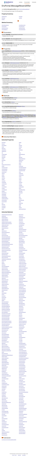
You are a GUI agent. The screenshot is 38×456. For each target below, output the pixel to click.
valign (20, 201)
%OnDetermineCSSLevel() (6, 313)
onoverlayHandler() (22, 366)
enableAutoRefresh (5, 198)
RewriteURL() (21, 214)
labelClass (20, 157)
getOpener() (21, 306)
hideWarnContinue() (22, 324)
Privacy (13, 455)
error (2, 203)
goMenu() (20, 316)
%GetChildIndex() (5, 267)
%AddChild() (4, 216)
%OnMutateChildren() (5, 328)
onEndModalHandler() (22, 344)
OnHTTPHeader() (5, 418)
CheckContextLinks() (5, 374)
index (20, 152)
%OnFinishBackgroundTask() (7, 322)
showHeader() (21, 418)
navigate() (20, 338)
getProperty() (21, 309)
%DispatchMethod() (5, 241)
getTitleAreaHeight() (22, 312)
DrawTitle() (3, 389)
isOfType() (20, 329)
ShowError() (21, 216)
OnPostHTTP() (4, 423)
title (19, 195)
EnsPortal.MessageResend (24, 9)
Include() (3, 409)
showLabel (21, 192)
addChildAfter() (21, 239)
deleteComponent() (22, 266)
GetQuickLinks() (4, 405)
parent (20, 188)
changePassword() (22, 248)
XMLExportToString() (22, 230)
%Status (23, 106)
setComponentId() (22, 390)
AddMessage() (4, 369)
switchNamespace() (22, 431)
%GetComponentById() (6, 270)
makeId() (20, 335)
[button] (2, 32)
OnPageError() (4, 421)
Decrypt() (3, 380)
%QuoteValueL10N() (5, 341)
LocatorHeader (4, 154)
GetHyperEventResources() (6, 402)
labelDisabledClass (22, 158)
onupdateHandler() (22, 369)
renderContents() (22, 378)
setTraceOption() (22, 405)
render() (20, 377)
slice (19, 194)
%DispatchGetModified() (6, 238)
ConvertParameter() (5, 378)
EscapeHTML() (4, 392)
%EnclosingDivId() (5, 257)
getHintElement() (22, 303)
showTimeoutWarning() (23, 421)
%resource (3, 148)
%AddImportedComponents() (7, 223)
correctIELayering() (22, 260)
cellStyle (3, 176)
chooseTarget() (21, 256)
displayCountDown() (22, 269)
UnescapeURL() (21, 225)
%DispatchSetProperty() (6, 245)
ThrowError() (21, 222)
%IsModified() (4, 293)
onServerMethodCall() (22, 350)
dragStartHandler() (22, 275)
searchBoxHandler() (22, 384)
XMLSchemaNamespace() (23, 235)
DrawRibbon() (4, 387)
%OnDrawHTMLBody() (6, 316)
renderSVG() (21, 380)
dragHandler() (21, 272)
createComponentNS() (22, 263)
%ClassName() (4, 233)
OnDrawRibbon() (5, 29)
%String (15, 97)
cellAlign (3, 173)
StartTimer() (21, 219)
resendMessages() (22, 381)
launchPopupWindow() (23, 331)
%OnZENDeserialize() (5, 335)
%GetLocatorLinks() (5, 279)
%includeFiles (4, 145)
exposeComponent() (22, 285)
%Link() (3, 294)
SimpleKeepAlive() (22, 217)
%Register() (4, 343)
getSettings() (21, 310)
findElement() (21, 287)
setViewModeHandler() (23, 408)
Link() (3, 417)
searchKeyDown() (22, 387)
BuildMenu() (4, 371)
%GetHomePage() (5, 275)
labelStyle (20, 161)
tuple (20, 197)
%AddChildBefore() (5, 219)
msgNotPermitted (22, 170)
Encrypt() (3, 390)
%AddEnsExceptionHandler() (6, 222)
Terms (16, 455)
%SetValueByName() (5, 362)
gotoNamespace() (22, 318)
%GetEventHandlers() (5, 273)
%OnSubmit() (4, 332)
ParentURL (3, 157)
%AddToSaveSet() (5, 226)
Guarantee (19, 455)
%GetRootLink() (4, 285)
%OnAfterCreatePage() (5, 307)
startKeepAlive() (21, 424)
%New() (3, 300)
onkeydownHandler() (22, 359)
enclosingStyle (4, 201)
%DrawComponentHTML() (6, 250)
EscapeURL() (4, 393)
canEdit (3, 166)
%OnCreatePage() (5, 312)
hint (19, 143)
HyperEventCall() (4, 406)
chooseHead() (21, 254)
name (20, 172)
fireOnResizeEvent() (22, 288)
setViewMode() (21, 406)
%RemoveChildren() (5, 346)
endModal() (21, 282)
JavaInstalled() (4, 415)
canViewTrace (4, 172)
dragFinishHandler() (22, 270)
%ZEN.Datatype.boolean (16, 50)
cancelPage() (21, 245)
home (20, 148)
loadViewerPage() (22, 28)
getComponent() (21, 295)
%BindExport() (4, 230)
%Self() (3, 352)
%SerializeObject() (5, 353)
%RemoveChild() (4, 344)
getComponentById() (22, 297)
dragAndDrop (4, 192)
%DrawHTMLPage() (5, 253)
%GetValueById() (4, 287)
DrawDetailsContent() (5, 384)
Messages (3, 17)
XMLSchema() (21, 233)
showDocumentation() (23, 417)
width (20, 206)
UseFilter (20, 17)
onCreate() (20, 340)
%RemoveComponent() (6, 347)
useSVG (20, 198)
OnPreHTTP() (4, 426)
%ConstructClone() (5, 235)
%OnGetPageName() (5, 25)
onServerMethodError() (23, 352)
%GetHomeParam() (5, 276)
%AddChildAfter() (5, 217)
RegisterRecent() (4, 434)
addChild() (20, 238)
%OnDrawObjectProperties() (6, 321)
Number (3, 19)
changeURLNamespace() (23, 250)
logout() (20, 334)
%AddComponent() (5, 220)
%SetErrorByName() (5, 358)
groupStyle (3, 207)
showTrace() (21, 423)
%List (34, 114)
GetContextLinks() (5, 397)
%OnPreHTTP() (4, 331)
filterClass (3, 204)
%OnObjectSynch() (5, 329)
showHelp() (21, 420)
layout (20, 163)
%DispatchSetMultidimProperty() (7, 244)
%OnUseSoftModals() (5, 334)
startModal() (21, 426)
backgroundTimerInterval (6, 164)
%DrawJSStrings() (5, 254)
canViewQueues (4, 170)
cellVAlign (3, 177)
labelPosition (21, 160)
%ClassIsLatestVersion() (6, 232)
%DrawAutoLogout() (5, 247)
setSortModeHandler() (22, 403)
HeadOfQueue (4, 16)
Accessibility (24, 455)
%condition (4, 142)
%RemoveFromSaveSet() (6, 349)
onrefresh (20, 182)
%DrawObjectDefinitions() (6, 256)
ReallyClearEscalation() (5, 431)
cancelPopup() (21, 247)
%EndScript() (4, 260)
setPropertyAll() (21, 400)
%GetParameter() (5, 282)
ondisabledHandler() (22, 356)
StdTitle (3, 158)
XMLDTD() (20, 226)
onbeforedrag (21, 175)
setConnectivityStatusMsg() (23, 392)
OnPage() (3, 420)
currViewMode (4, 189)
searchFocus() (21, 386)
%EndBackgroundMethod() (6, 259)
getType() (20, 313)
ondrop (20, 179)
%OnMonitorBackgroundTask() (7, 327)
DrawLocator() (4, 386)
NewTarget (3, 155)
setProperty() (21, 399)
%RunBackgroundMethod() (6, 350)
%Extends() (3, 264)
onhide (20, 180)
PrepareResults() (21, 26)
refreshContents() (22, 372)
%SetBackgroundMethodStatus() (7, 355)
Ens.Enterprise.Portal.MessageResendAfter (9, 439)
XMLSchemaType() (22, 236)
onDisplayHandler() (22, 343)
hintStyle (20, 146)
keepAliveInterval (22, 154)
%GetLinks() (4, 278)
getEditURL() (21, 298)
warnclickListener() (22, 433)
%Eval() (3, 261)
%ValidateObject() (5, 366)
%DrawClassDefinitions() (6, 248)
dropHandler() (21, 276)
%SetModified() (4, 359)
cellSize (3, 175)
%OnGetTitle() (4, 26)
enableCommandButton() (23, 281)
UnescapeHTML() (22, 223)
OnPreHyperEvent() (5, 427)
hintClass (20, 145)
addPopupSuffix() (22, 242)
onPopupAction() (22, 346)
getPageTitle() (21, 307)
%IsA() (3, 291)
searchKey (20, 191)
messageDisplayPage (22, 167)
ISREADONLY (4, 151)
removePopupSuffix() (22, 375)
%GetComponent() (5, 269)
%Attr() (3, 229)
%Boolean (22, 114)
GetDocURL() (4, 399)
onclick (20, 176)
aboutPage (3, 160)
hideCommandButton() (23, 321)
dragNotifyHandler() (22, 273)
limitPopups (21, 166)
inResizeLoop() (21, 325)
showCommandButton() (23, 414)
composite (3, 180)
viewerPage (21, 203)
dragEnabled (4, 194)
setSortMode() (21, 402)
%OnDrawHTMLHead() (6, 318)
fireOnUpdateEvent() (22, 291)
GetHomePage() (4, 400)
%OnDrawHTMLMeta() (5, 319)
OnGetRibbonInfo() (22, 25)
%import (3, 143)
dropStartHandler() (22, 278)
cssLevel (3, 185)
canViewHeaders (4, 169)
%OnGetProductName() (6, 324)
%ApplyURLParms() (5, 227)
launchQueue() (21, 332)
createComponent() (22, 261)
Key (2, 152)
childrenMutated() (22, 253)
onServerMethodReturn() (23, 353)
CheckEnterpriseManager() (6, 375)
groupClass (4, 206)
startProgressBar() (22, 427)
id (19, 151)
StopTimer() (21, 220)
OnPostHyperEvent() (5, 424)
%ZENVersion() (4, 368)
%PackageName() (5, 338)
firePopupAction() (22, 293)
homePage (21, 149)
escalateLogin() (21, 284)
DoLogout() (4, 381)
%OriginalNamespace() (6, 337)
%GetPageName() (5, 281)
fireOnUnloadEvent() (22, 290)
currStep (3, 188)
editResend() (21, 279)
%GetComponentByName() (6, 272)
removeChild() (21, 374)
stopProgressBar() (22, 430)
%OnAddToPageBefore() (6, 306)
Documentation (27, 2)
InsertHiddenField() (5, 411)
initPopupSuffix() (22, 327)
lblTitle (20, 164)
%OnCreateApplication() (6, 310)
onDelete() (20, 341)
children (3, 179)
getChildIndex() (21, 294)
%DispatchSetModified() (6, 242)
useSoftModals (21, 200)
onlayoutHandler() (22, 362)
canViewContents (5, 167)
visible (20, 204)
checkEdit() (21, 251)
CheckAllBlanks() (4, 372)
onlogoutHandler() (22, 365)
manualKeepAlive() (22, 337)
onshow (20, 183)
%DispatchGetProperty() (6, 239)
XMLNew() (20, 232)
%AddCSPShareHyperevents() (7, 214)
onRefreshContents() (22, 347)
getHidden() (21, 301)
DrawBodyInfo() (4, 383)
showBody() (21, 412)
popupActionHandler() (23, 371)
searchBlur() (21, 383)
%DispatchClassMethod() (6, 236)
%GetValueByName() (5, 288)
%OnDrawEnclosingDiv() (6, 315)
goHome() (20, 315)
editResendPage (4, 197)
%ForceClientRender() (5, 266)
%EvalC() (3, 263)
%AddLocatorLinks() (5, 225)
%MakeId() (3, 298)
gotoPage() (21, 319)
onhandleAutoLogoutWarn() (23, 358)
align (2, 161)
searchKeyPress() (22, 389)
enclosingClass (4, 200)
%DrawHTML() (4, 251)
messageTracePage (22, 169)
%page (3, 146)
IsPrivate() (3, 414)
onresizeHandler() (22, 368)
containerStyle (4, 183)
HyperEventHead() (5, 408)
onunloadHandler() (22, 29)
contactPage (4, 182)
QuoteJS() (3, 430)
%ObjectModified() (5, 303)
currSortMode (4, 186)
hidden (20, 142)
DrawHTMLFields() (5, 28)
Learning (20, 2)
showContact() (21, 415)
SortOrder (20, 16)
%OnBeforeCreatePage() (6, 309)
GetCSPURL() (4, 396)
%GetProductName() (5, 284)
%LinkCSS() (3, 295)
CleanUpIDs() (4, 377)
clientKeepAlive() (22, 259)
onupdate (20, 185)
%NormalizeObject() (5, 301)
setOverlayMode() (22, 396)
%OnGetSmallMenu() (5, 325)
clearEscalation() (21, 257)
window (20, 207)
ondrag (20, 177)
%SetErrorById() (4, 356)
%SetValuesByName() (5, 363)
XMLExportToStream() (22, 229)
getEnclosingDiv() (22, 300)
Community (34, 2)
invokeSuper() (21, 328)
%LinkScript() (4, 297)
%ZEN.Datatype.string (14, 70)
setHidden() (21, 393)
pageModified (21, 186)
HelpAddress (4, 149)
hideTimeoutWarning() (23, 322)
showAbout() (21, 411)
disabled (3, 191)
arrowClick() (21, 244)
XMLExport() (21, 227)
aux (2, 163)
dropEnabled (4, 195)
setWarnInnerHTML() (22, 409)
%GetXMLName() (5, 290)
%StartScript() (4, 365)
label (20, 155)
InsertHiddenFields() (5, 412)
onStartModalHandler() (23, 355)
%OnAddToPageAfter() (5, 304)
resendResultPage (22, 189)
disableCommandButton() (23, 267)
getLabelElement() (22, 304)
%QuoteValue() (4, 340)
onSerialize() (21, 349)
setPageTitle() (21, 397)
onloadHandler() (21, 363)
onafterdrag (21, 173)
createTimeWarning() (22, 264)
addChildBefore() (22, 241)
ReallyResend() (4, 433)
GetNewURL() (4, 403)
